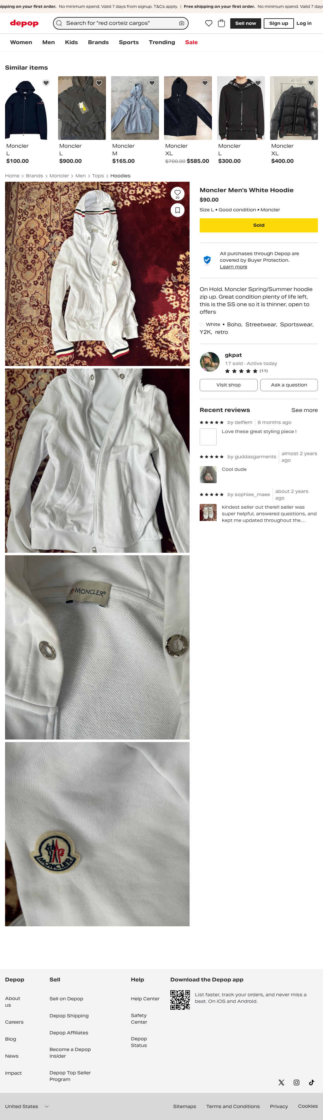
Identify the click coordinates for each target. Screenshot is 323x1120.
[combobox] (121, 23)
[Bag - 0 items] (221, 23)
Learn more (233, 267)
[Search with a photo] (182, 23)
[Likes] (209, 23)
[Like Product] (46, 83)
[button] (271, 371)
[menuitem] (21, 42)
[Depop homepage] (24, 23)
